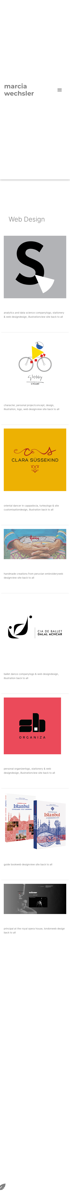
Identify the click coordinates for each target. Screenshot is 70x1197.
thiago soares (19, 921)
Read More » (11, 324)
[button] (59, 89)
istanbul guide (20, 857)
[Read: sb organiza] (32, 725)
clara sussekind (21, 498)
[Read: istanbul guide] (35, 820)
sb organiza (17, 761)
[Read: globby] (35, 363)
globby (11, 397)
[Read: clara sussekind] (35, 459)
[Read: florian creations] (35, 543)
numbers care (20, 305)
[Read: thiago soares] (35, 898)
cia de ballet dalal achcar (32, 666)
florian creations (22, 566)
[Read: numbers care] (35, 266)
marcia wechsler (19, 89)
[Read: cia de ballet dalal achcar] (35, 628)
